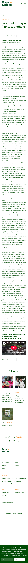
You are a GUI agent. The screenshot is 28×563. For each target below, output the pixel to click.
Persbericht (17, 392)
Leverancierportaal (20, 496)
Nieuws (10, 391)
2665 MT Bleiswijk (6, 496)
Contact (17, 465)
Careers (17, 462)
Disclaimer (8, 513)
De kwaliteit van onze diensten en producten (14, 478)
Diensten (4, 465)
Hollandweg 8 (5, 492)
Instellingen (19, 559)
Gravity (16, 520)
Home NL (4, 459)
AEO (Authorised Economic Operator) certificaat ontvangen (12, 482)
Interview (7, 19)
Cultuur (4, 468)
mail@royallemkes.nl (7, 502)
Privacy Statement (17, 513)
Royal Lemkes (5, 462)
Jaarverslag (9, 422)
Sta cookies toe (7, 559)
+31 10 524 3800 (6, 499)
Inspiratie (17, 459)
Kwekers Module (19, 492)
